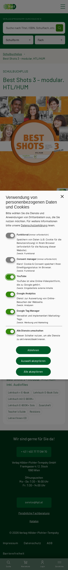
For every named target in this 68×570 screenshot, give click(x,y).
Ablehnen (33, 350)
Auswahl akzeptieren (33, 360)
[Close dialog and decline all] (62, 196)
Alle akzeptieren (33, 371)
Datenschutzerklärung (34, 225)
